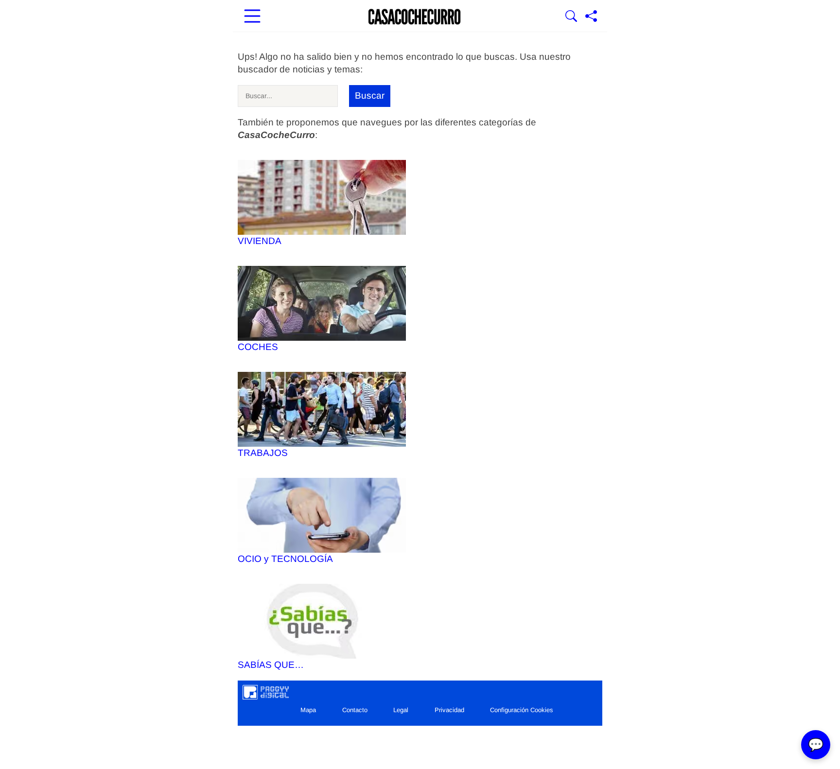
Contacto (355, 710)
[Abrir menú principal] (252, 17)
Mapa (308, 710)
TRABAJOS (263, 453)
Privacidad (449, 710)
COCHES (258, 347)
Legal (400, 710)
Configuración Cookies (521, 710)
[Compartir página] (591, 17)
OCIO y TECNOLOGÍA (285, 559)
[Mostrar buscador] (571, 17)
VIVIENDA (259, 241)
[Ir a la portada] (414, 17)
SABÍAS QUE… (271, 665)
